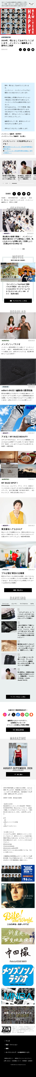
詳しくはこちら (31, 4)
